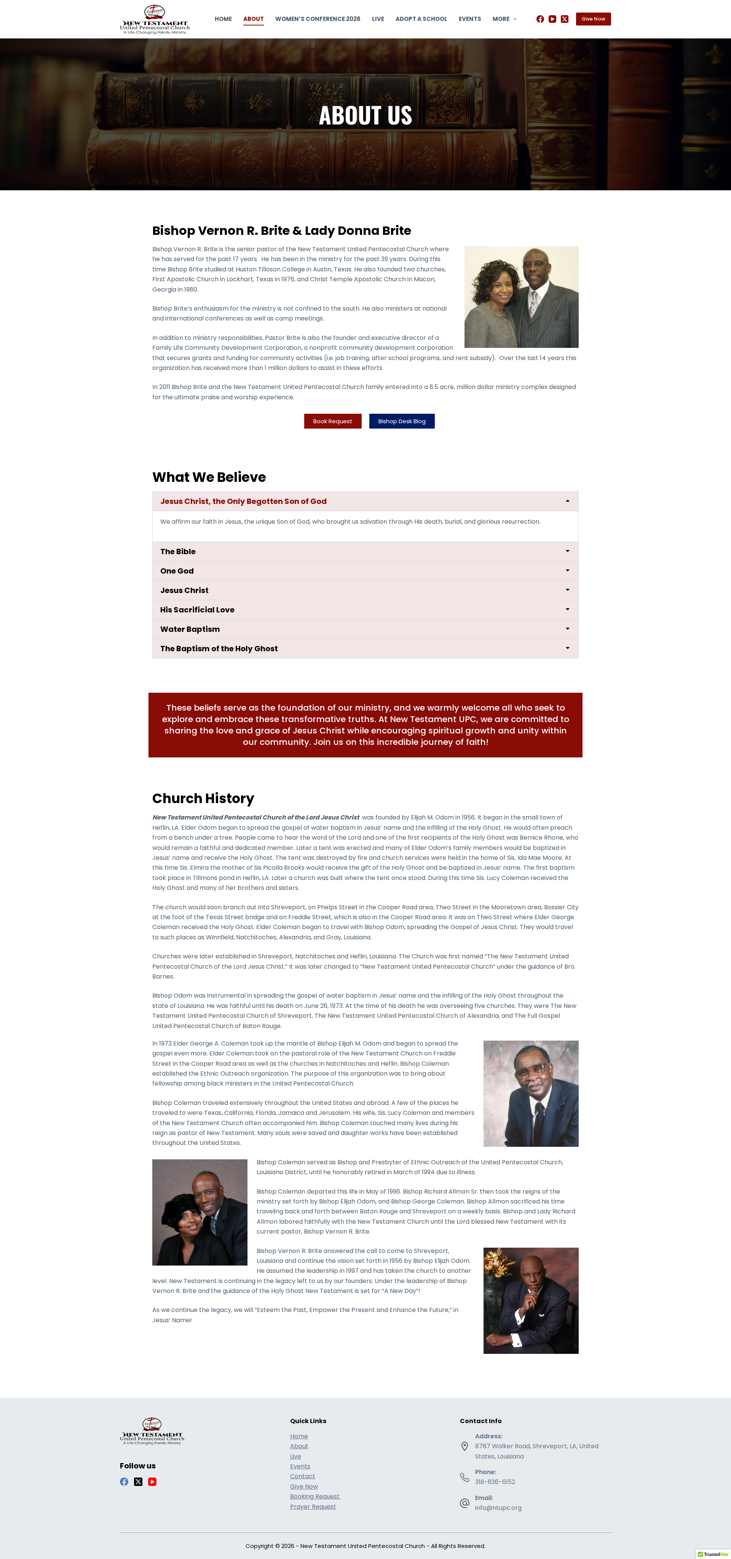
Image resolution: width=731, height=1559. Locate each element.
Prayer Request (313, 1506)
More (501, 19)
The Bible (178, 551)
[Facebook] (540, 19)
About (253, 19)
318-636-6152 (495, 1482)
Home (223, 19)
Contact (302, 1476)
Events (470, 19)
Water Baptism (190, 629)
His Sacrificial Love (197, 609)
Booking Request (315, 1496)
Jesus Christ (184, 590)
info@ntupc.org (498, 1507)
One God (177, 571)
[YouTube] (552, 19)
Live (378, 19)
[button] (365, 501)
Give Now (593, 18)
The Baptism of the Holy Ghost (219, 648)
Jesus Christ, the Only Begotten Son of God (243, 501)
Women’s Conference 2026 (318, 19)
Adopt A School (421, 19)
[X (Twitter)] (564, 19)
